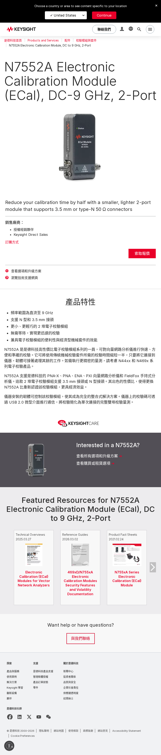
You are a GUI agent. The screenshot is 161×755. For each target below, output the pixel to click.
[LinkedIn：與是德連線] (19, 717)
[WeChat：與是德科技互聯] (48, 717)
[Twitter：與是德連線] (29, 717)
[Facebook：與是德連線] (10, 717)
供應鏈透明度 (70, 693)
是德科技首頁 (13, 40)
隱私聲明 (44, 730)
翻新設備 (12, 693)
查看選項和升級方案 (26, 271)
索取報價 (142, 253)
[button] (122, 29)
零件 (35, 687)
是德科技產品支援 (43, 671)
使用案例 (12, 676)
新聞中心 (68, 671)
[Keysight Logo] (23, 29)
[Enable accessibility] (9, 746)
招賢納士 (68, 698)
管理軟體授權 (40, 676)
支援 (35, 663)
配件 (67, 40)
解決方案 (12, 682)
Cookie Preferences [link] (23, 735)
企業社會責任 (70, 687)
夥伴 (9, 698)
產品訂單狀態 (40, 682)
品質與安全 (69, 682)
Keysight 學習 (15, 687)
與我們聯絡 (80, 638)
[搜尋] (139, 29)
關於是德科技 (70, 663)
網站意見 (103, 730)
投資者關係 (69, 676)
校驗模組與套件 (86, 40)
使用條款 (73, 730)
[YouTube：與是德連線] (39, 717)
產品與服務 (13, 671)
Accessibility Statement (126, 730)
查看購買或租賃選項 (93, 463)
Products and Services (43, 40)
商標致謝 (88, 730)
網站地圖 (59, 730)
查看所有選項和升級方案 (97, 456)
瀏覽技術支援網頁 (24, 278)
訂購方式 (12, 242)
